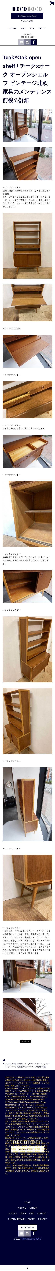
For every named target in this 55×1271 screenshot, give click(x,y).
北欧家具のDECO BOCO (31, 1239)
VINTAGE (21, 1208)
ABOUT (31, 1219)
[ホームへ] (27, 13)
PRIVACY (42, 1219)
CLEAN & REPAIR (16, 1219)
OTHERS (33, 1208)
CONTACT (42, 1213)
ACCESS (12, 1213)
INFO (31, 1213)
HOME (28, 1202)
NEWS (23, 1213)
